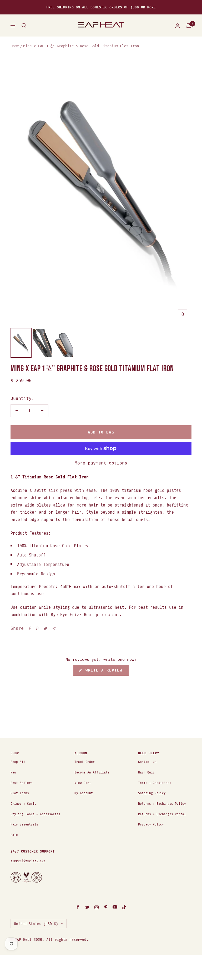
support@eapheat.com (28, 860)
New (13, 772)
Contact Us (147, 761)
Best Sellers (22, 782)
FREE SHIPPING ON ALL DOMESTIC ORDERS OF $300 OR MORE (101, 7)
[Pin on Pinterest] (37, 628)
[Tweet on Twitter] (45, 628)
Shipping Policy (152, 793)
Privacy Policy (151, 824)
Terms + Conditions (154, 782)
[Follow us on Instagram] (96, 907)
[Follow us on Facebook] (78, 907)
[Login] (177, 25)
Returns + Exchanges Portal (162, 814)
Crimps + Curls (23, 803)
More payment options (101, 463)
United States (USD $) (36, 923)
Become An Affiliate (91, 772)
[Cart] (188, 25)
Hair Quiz (146, 772)
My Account (83, 793)
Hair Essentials (24, 824)
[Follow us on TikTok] (124, 907)
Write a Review (106, 672)
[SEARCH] (24, 25)
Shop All (18, 761)
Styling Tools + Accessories (35, 814)
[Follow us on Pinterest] (105, 907)
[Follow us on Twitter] (87, 907)
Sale (14, 834)
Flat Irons (20, 793)
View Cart (82, 782)
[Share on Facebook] (30, 628)
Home (15, 46)
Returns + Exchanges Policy (162, 803)
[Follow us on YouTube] (114, 907)
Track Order (84, 761)
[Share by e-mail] (54, 628)
